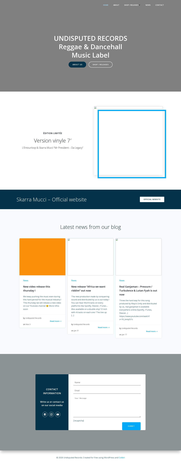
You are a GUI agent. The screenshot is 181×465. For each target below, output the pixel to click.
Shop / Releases (131, 5)
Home (105, 5)
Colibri (122, 457)
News (148, 5)
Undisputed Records (33, 318)
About (116, 5)
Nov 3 (28, 324)
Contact (159, 5)
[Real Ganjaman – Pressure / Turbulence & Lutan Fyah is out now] (139, 256)
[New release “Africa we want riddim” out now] (91, 256)
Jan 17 (124, 334)
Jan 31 (76, 330)
